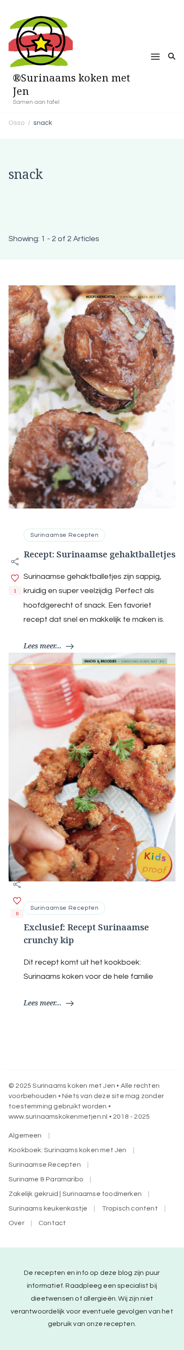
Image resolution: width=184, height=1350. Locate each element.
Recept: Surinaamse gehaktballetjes (99, 554)
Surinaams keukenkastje (48, 1208)
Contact (52, 1223)
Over (16, 1223)
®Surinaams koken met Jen (71, 84)
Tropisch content (130, 1208)
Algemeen (25, 1135)
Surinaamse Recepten (64, 535)
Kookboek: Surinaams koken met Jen (68, 1150)
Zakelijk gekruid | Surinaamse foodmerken (75, 1193)
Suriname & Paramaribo (46, 1179)
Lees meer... (43, 646)
